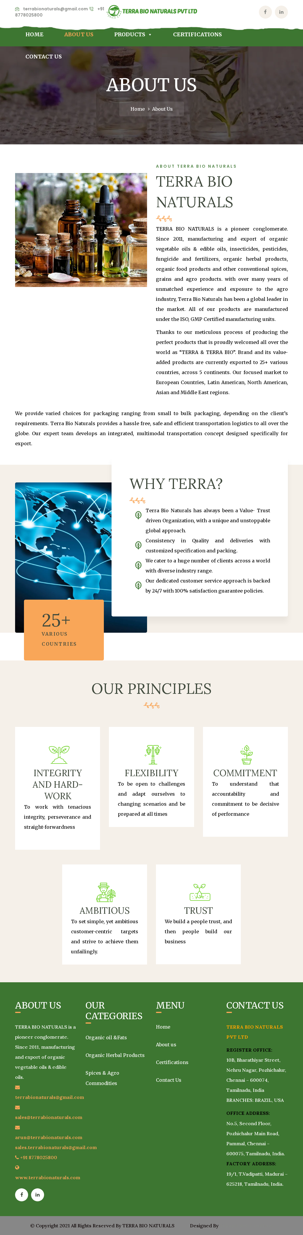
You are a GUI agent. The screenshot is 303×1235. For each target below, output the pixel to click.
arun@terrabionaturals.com (48, 1137)
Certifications (197, 34)
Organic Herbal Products (115, 1055)
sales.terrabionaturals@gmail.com (56, 1147)
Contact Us (43, 56)
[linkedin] (37, 1194)
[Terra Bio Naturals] (151, 11)
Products (129, 34)
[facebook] (21, 1194)
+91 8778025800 (38, 1157)
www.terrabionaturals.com (47, 1177)
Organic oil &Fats (106, 1037)
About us (166, 1045)
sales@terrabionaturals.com (48, 1117)
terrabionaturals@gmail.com (55, 9)
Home (34, 34)
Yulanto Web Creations (246, 1226)
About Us (79, 34)
